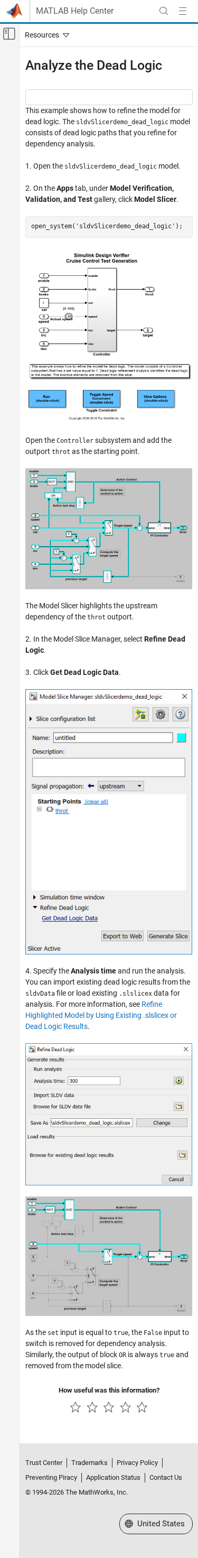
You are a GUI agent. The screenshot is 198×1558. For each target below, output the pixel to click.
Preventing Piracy (51, 1477)
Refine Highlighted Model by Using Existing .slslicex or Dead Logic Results (101, 1015)
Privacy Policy (137, 1463)
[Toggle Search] (164, 11)
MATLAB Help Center (75, 11)
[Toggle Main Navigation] (183, 11)
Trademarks (89, 1463)
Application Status (113, 1477)
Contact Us (165, 1477)
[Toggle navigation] (45, 34)
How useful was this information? (109, 1390)
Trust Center (43, 1463)
